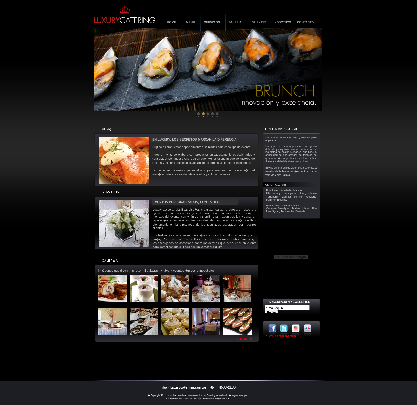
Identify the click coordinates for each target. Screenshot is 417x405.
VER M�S (243, 338)
